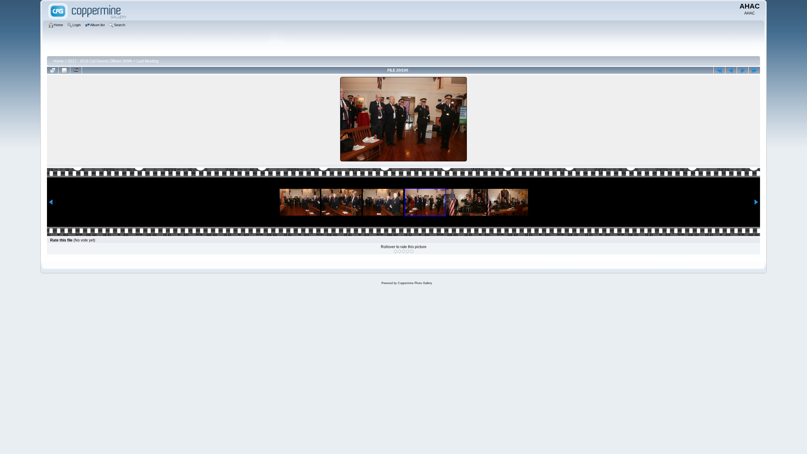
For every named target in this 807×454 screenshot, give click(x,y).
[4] (408, 251)
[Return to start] (719, 70)
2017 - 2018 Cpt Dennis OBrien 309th (100, 61)
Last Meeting (147, 61)
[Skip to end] (754, 70)
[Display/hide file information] (64, 70)
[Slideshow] (76, 70)
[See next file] (742, 70)
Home (58, 61)
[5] (412, 251)
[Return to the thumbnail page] (52, 70)
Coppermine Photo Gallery (415, 283)
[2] (400, 251)
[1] (395, 251)
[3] (404, 251)
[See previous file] (731, 70)
